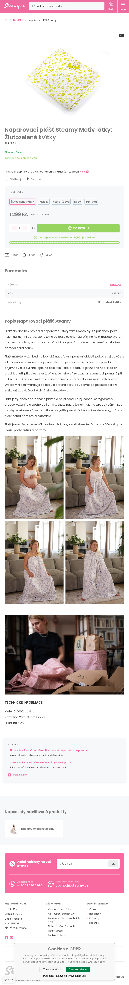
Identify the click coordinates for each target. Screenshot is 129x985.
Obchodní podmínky (59, 909)
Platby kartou (55, 930)
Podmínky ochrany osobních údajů (64, 920)
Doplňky (18, 20)
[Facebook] (6, 937)
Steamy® (115, 284)
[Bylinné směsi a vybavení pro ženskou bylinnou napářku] (6, 20)
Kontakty (94, 918)
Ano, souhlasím (78, 969)
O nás (92, 909)
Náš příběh (95, 913)
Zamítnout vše (51, 969)
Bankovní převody (58, 935)
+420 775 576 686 (30, 885)
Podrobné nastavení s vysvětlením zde (64, 975)
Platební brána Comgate (62, 926)
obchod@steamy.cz (72, 885)
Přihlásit (113, 863)
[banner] (14, 6)
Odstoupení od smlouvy (61, 913)
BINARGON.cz (117, 977)
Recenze (94, 922)
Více (82, 171)
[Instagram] (11, 937)
